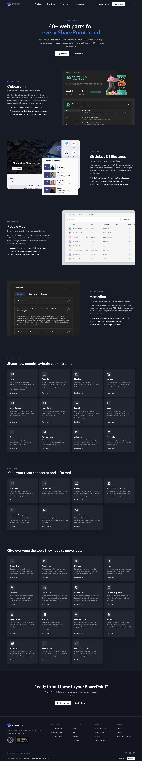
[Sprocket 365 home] (15, 4)
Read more (13, 393)
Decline (122, 758)
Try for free (118, 4)
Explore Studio (78, 54)
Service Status (100, 740)
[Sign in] (132, 4)
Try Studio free (63, 703)
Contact (98, 736)
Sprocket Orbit (56, 736)
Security (76, 740)
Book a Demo (100, 732)
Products (38, 4)
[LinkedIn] (126, 753)
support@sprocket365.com (15, 733)
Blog (74, 732)
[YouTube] (130, 753)
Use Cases (51, 4)
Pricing (61, 4)
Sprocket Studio (57, 728)
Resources (80, 4)
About (69, 4)
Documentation (100, 728)
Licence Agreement (124, 736)
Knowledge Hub (57, 732)
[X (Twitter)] (134, 753)
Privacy (119, 732)
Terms (119, 728)
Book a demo (104, 4)
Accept (130, 758)
